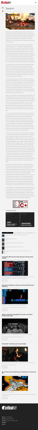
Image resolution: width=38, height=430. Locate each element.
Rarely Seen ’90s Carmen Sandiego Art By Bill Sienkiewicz (14, 246)
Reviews (20, 11)
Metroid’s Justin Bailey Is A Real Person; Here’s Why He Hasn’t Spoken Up (16, 234)
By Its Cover (15, 374)
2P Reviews (28, 223)
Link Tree (4, 420)
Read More (5, 280)
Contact (3, 424)
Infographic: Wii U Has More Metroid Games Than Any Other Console (17, 257)
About (3, 417)
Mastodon (4, 422)
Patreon (3, 418)
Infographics (23, 259)
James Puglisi (9, 11)
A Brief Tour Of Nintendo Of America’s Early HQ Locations (14, 242)
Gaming (18, 259)
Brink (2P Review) (26, 225)
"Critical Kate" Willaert (7, 259)
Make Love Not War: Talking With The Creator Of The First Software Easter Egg (17, 315)
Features (15, 259)
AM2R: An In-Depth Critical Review (10, 238)
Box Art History (25, 374)
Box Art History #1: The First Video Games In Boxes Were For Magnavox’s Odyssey (18, 250)
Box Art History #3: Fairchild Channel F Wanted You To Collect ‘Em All (19, 372)
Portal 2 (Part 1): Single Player (12, 225)
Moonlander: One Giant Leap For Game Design (14, 343)
